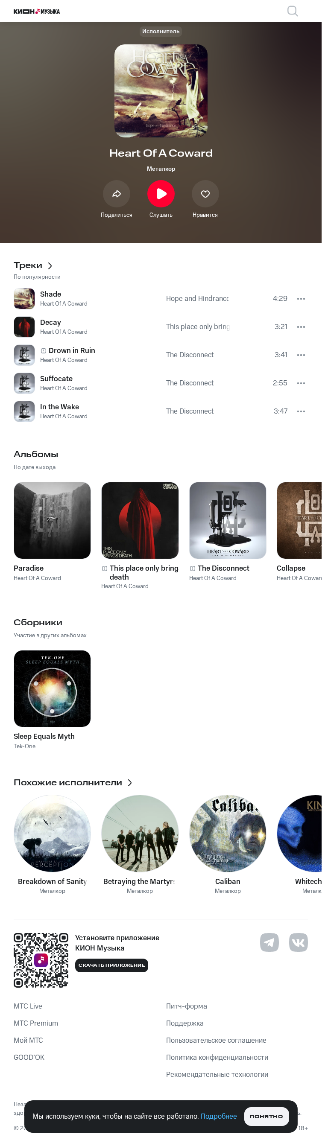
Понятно (266, 1116)
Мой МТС (28, 1040)
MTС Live (28, 1006)
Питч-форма (186, 1006)
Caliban (227, 882)
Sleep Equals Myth (44, 736)
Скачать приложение (112, 965)
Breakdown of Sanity (52, 882)
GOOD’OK (29, 1058)
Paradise (29, 568)
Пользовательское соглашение (216, 1040)
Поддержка (185, 1023)
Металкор (161, 169)
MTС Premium (36, 1023)
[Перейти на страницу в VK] (298, 942)
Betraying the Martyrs (140, 882)
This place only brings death (146, 572)
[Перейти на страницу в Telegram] (269, 942)
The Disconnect (223, 568)
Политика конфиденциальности (217, 1058)
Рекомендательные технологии (217, 1075)
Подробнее (219, 1116)
